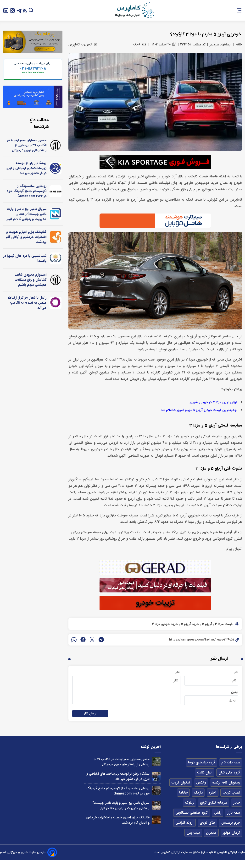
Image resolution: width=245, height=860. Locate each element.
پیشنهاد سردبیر (219, 44)
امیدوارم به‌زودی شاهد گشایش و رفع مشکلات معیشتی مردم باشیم (30, 279)
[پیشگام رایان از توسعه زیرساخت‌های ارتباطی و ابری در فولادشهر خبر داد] (156, 776)
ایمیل (234, 692)
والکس (201, 782)
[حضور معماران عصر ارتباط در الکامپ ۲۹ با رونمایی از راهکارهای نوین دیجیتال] (156, 761)
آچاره (212, 792)
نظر (177, 672)
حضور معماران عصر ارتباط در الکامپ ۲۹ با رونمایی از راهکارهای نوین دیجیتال (26, 145)
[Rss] (25, 10)
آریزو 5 (206, 624)
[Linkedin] (6, 10)
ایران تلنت (204, 772)
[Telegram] (19, 10)
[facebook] (83, 639)
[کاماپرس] (134, 10)
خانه (239, 44)
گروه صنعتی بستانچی (191, 813)
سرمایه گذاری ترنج (213, 802)
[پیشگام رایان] (55, 168)
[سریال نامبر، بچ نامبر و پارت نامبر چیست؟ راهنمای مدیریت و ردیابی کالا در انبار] (156, 805)
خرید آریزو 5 (189, 624)
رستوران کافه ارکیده (226, 782)
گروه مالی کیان (229, 772)
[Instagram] (12, 10)
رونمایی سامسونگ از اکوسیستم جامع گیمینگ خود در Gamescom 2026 (26, 191)
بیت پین (193, 833)
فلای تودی (207, 823)
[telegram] (101, 639)
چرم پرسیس (230, 823)
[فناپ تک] (55, 237)
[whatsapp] (74, 639)
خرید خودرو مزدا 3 (165, 624)
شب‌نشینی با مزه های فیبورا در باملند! (24, 258)
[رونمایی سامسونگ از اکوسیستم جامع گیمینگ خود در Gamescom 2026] (156, 790)
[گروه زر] (55, 258)
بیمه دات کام (230, 762)
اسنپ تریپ (231, 792)
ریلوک (189, 802)
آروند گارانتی (184, 823)
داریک (198, 792)
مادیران (211, 833)
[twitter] (92, 639)
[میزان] (55, 214)
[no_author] (55, 145)
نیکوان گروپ (181, 782)
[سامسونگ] (55, 191)
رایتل (217, 813)
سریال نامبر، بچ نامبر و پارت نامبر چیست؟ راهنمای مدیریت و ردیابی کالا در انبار (26, 214)
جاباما (183, 792)
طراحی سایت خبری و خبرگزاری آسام (22, 852)
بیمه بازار (233, 813)
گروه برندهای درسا (201, 762)
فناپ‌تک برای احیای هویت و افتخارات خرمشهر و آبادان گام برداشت (26, 237)
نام (236, 672)
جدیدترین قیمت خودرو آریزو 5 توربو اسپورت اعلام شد (199, 410)
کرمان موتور (231, 833)
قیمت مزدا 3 (223, 624)
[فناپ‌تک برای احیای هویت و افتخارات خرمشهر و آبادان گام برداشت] (156, 820)
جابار (236, 802)
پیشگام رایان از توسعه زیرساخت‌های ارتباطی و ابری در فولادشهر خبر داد (26, 168)
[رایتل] (55, 303)
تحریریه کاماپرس (80, 44)
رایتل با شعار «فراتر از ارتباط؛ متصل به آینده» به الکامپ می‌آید (27, 302)
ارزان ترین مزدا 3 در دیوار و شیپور (213, 402)
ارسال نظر (90, 713)
